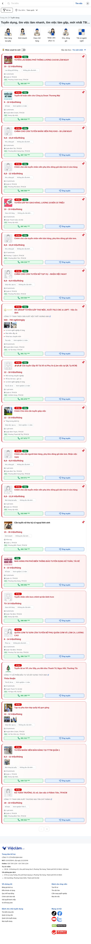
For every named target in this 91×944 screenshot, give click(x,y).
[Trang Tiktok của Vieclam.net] (54, 913)
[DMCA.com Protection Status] (70, 925)
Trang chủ (4, 18)
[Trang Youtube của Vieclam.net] (54, 919)
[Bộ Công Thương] (70, 932)
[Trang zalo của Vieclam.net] (59, 919)
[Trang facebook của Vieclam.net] (59, 913)
